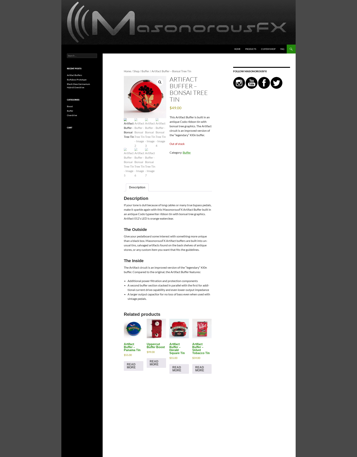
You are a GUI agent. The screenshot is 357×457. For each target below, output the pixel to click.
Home (237, 49)
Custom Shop (268, 49)
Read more (131, 366)
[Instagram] (239, 82)
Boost (70, 106)
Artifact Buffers (74, 75)
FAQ (282, 49)
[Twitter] (276, 82)
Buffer (145, 71)
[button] (160, 82)
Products (250, 49)
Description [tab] (137, 187)
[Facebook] (264, 82)
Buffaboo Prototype (76, 79)
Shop (136, 71)
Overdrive (72, 115)
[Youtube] (252, 82)
